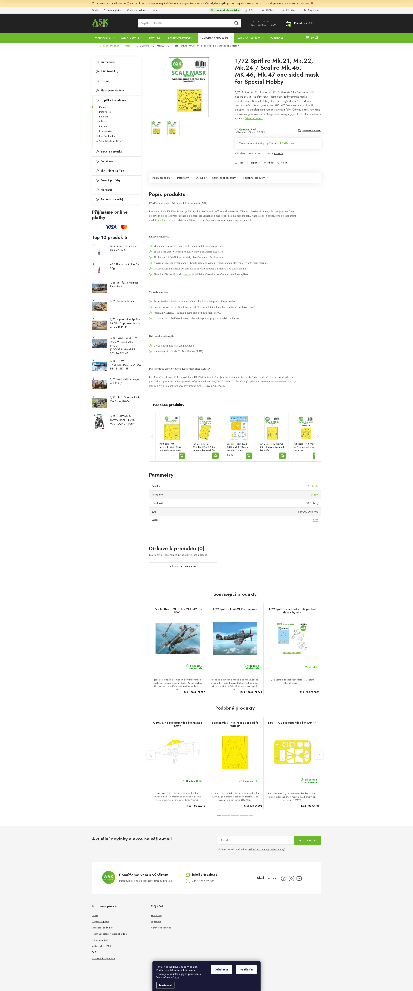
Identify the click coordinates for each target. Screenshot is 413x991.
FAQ (94, 952)
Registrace (313, 10)
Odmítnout (221, 969)
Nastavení (165, 985)
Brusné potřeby (110, 180)
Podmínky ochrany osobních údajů (109, 933)
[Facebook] (283, 878)
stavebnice (162, 220)
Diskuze (200, 178)
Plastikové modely (112, 90)
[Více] (311, 38)
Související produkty (224, 178)
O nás (95, 10)
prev (151, 755)
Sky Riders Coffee (112, 171)
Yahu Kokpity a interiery (111, 140)
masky (167, 203)
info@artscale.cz (204, 874)
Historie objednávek (161, 927)
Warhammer (108, 62)
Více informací (254, 118)
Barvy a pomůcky (111, 151)
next (319, 755)
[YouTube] (299, 878)
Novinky (106, 81)
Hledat (236, 23)
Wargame (107, 190)
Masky (102, 107)
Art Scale (278, 153)
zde (177, 977)
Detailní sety (105, 111)
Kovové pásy (105, 131)
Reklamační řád (100, 940)
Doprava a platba (112, 10)
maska (187, 274)
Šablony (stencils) (112, 199)
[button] (152, 436)
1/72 (315, 520)
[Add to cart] (182, 456)
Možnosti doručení (311, 130)
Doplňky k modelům (113, 100)
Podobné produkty (254, 178)
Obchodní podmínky (137, 10)
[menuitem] (105, 38)
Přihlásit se (287, 143)
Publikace (107, 161)
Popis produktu (161, 178)
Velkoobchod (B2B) (102, 946)
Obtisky (103, 121)
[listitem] (172, 436)
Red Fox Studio (107, 136)
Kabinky (103, 126)
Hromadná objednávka (226, 10)
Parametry (183, 178)
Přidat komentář (183, 566)
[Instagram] (291, 878)
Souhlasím (246, 969)
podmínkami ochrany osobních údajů (266, 849)
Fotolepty (103, 116)
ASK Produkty (109, 71)
